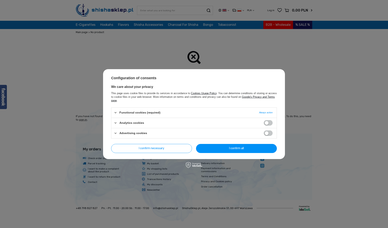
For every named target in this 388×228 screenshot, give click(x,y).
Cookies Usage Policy (204, 93)
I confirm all (236, 148)
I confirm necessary (151, 148)
